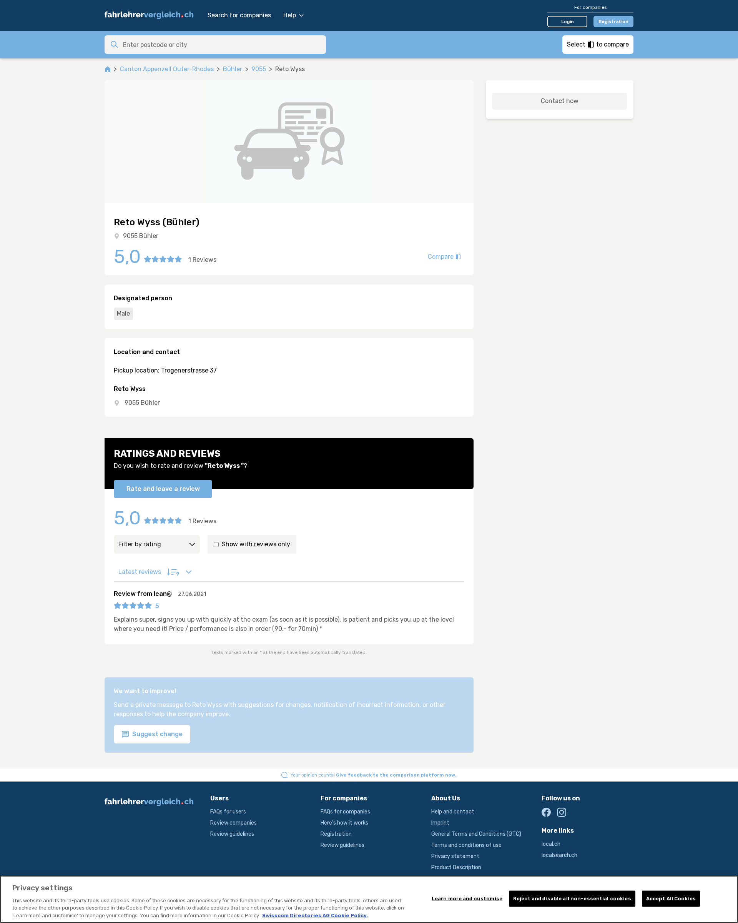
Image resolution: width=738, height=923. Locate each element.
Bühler (232, 69)
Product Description (456, 867)
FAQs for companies (345, 811)
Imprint (440, 823)
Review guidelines (232, 834)
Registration (613, 21)
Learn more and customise (467, 898)
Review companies (233, 823)
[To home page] (152, 15)
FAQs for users (228, 811)
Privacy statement (455, 856)
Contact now (559, 101)
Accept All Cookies (671, 898)
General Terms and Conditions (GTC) (476, 834)
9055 (258, 69)
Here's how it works (344, 823)
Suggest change (157, 734)
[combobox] (222, 44)
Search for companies (239, 15)
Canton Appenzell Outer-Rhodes (167, 69)
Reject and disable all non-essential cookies (572, 898)
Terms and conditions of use (466, 845)
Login (567, 21)
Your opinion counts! (374, 775)
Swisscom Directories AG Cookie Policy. (315, 915)
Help (289, 15)
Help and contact (452, 811)
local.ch (551, 844)
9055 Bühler (140, 235)
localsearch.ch (559, 855)
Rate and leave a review (163, 488)
